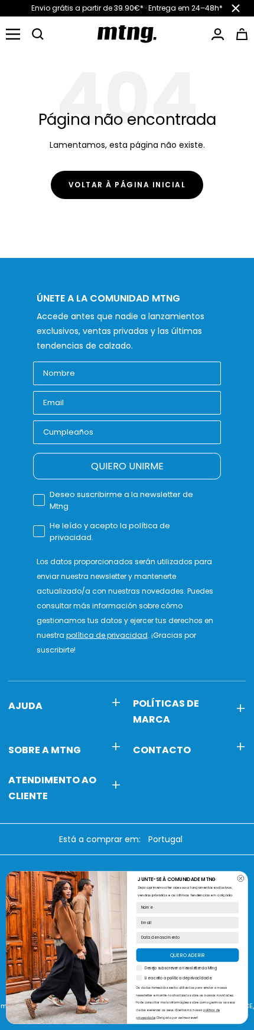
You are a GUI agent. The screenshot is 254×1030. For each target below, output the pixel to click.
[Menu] (13, 34)
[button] (38, 34)
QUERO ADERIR (187, 955)
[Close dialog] (240, 878)
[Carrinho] (242, 34)
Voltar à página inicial (127, 185)
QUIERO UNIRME (127, 466)
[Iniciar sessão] (217, 34)
